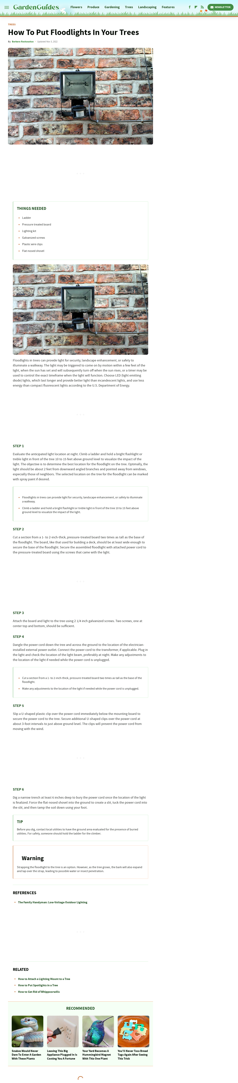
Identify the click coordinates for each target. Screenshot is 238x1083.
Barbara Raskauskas (23, 41)
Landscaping (147, 7)
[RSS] (202, 7)
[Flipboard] (196, 7)
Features (168, 7)
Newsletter (223, 7)
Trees (129, 7)
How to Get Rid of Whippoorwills (39, 992)
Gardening (112, 7)
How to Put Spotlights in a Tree (38, 985)
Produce (93, 7)
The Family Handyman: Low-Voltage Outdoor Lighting (52, 902)
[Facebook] (189, 7)
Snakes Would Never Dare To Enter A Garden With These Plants (26, 1055)
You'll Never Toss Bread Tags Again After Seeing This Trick (133, 1055)
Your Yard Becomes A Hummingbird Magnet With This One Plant (96, 1055)
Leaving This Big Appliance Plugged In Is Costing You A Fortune (62, 1055)
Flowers (76, 7)
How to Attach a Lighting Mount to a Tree (44, 979)
